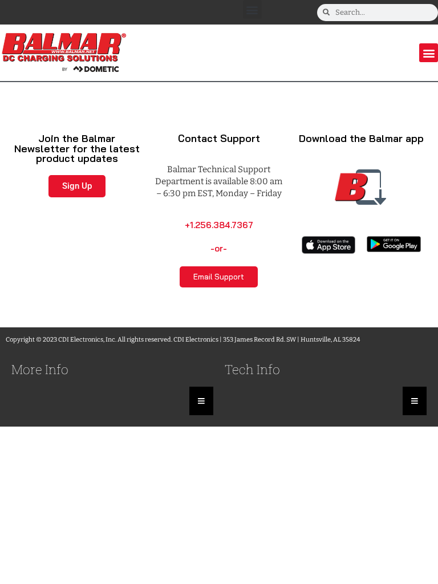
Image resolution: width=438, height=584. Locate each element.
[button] (252, 9)
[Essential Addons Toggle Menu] (201, 401)
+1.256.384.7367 (219, 225)
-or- (218, 248)
